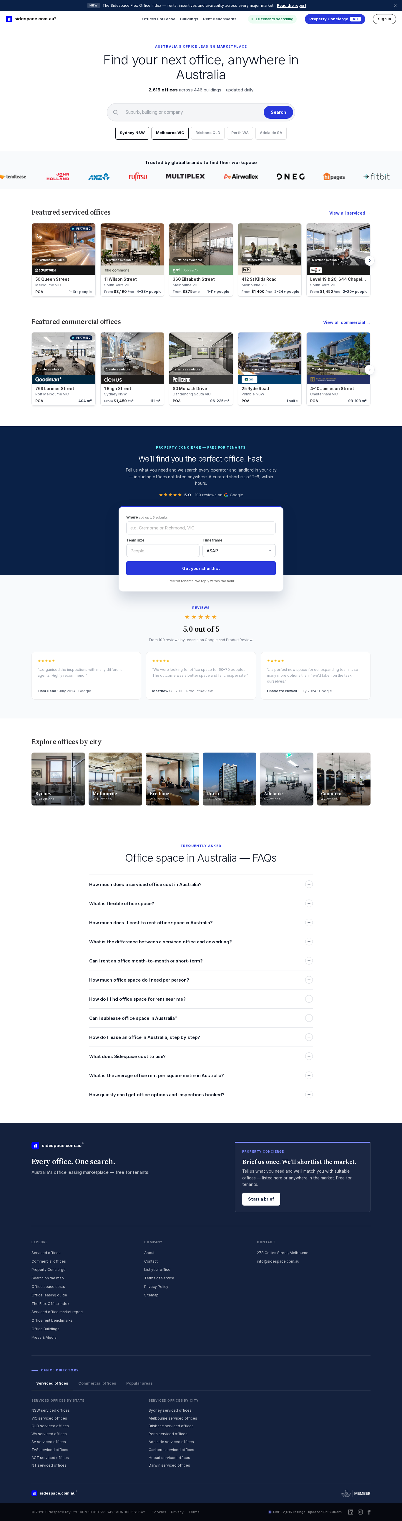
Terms (194, 1512)
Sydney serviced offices (170, 1410)
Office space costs (48, 1286)
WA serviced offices (49, 1434)
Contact (151, 1261)
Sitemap (151, 1295)
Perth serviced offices (168, 1434)
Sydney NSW (132, 133)
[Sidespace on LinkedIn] (350, 1512)
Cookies (159, 1512)
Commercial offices (48, 1261)
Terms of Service (159, 1278)
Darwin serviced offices (169, 1465)
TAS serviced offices (49, 1450)
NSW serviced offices (50, 1410)
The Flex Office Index (50, 1303)
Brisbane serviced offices (171, 1426)
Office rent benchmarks (52, 1320)
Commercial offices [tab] (97, 1383)
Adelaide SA (271, 133)
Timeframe (212, 540)
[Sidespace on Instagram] (360, 1512)
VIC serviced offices (49, 1418)
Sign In (384, 18)
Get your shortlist (201, 568)
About (149, 1253)
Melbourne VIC (170, 133)
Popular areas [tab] (139, 1383)
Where (146, 517)
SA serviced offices (48, 1442)
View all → (350, 212)
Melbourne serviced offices (173, 1418)
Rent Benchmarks (220, 18)
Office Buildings (45, 1329)
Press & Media (44, 1337)
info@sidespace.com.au (278, 1261)
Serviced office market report (57, 1312)
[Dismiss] (395, 5)
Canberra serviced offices (171, 1450)
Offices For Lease (158, 18)
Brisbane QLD (207, 133)
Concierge (334, 18)
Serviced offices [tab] (52, 1383)
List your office (157, 1269)
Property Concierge (48, 1269)
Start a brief (261, 1198)
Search (278, 112)
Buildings (189, 18)
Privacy (177, 1512)
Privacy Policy (156, 1286)
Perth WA (240, 133)
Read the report (291, 5)
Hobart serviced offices (169, 1457)
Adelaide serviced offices (171, 1442)
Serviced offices (46, 1253)
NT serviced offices (49, 1465)
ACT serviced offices (50, 1457)
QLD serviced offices (50, 1426)
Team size (135, 540)
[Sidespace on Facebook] (369, 1512)
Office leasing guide (49, 1295)
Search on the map (47, 1278)
